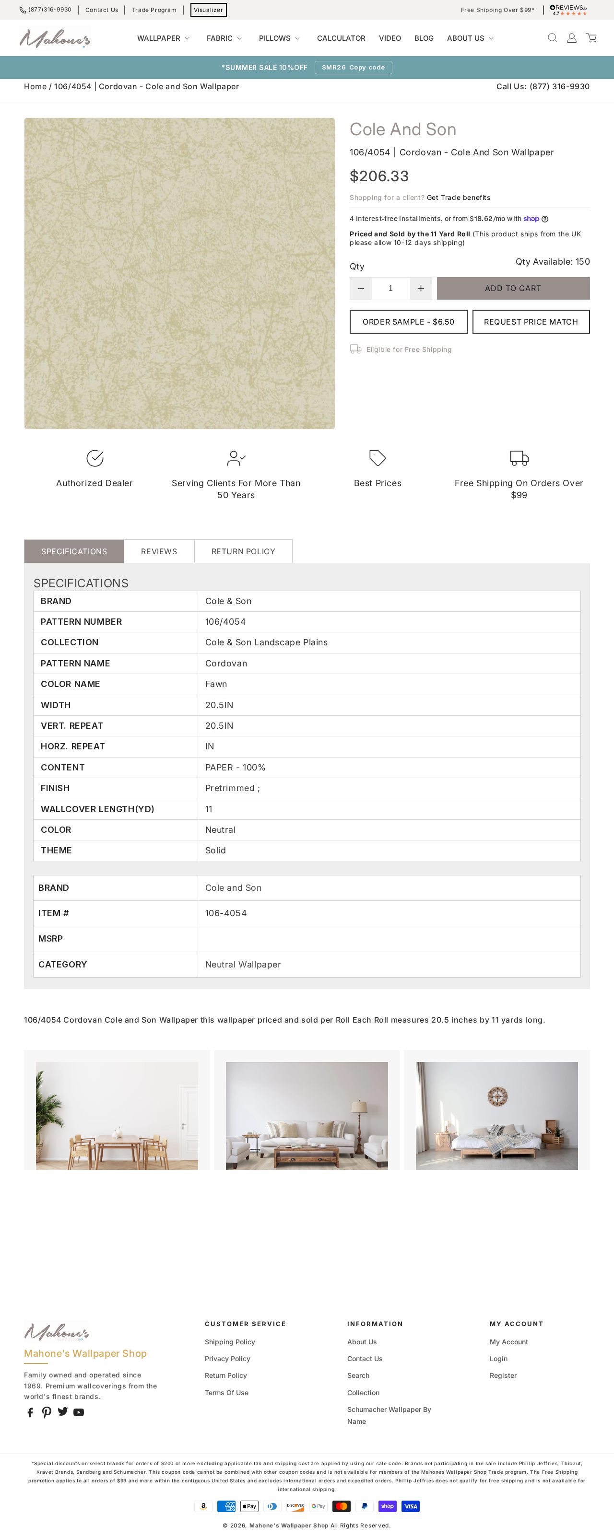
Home (35, 86)
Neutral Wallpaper (243, 964)
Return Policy (226, 1375)
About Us (362, 1342)
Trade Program (154, 9)
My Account (509, 1342)
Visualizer (209, 9)
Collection (363, 1392)
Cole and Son (233, 888)
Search (358, 1375)
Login (499, 1358)
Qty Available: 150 (553, 261)
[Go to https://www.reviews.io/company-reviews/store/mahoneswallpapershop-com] (571, 10)
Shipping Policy (230, 1342)
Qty (357, 266)
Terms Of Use (226, 1392)
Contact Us (101, 9)
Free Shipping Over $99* (498, 10)
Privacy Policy (227, 1358)
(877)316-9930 (50, 9)
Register (503, 1375)
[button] (165, 38)
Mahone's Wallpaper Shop (289, 1525)
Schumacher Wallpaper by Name (389, 1415)
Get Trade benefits (459, 197)
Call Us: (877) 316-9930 (543, 86)
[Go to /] (55, 37)
